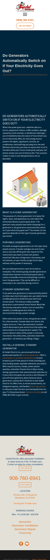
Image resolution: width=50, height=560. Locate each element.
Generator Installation (25, 525)
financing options (38, 386)
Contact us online (33, 392)
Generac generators (30, 355)
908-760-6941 (25, 478)
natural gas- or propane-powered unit (19, 358)
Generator (25, 521)
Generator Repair (25, 529)
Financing (25, 532)
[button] (25, 14)
